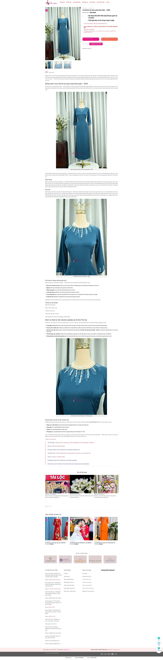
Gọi (158, 640)
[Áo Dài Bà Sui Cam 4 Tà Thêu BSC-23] (106, 528)
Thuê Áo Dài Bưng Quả (88, 588)
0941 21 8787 (52, 607)
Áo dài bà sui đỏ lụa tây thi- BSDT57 (55, 543)
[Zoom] (47, 58)
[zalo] (159, 643)
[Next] (78, 33)
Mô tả (46, 72)
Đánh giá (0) (51, 72)
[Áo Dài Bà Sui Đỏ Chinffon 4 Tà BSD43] (81, 528)
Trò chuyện (159, 650)
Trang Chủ (62, 2)
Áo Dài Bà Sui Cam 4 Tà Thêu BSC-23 (104, 543)
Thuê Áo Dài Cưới (86, 579)
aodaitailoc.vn (66, 649)
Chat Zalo (68, 657)
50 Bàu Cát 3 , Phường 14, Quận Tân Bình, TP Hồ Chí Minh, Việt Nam (75, 442)
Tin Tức (107, 2)
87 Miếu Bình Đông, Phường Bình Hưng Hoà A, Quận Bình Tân (73, 453)
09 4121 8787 (54, 624)
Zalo (159, 645)
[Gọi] (159, 638)
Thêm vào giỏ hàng (96, 44)
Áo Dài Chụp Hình (100, 2)
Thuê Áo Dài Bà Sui (87, 585)
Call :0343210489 (91, 657)
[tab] (46, 72)
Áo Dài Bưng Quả (76, 2)
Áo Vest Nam (92, 2)
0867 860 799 (52, 616)
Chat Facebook (79, 657)
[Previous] (47, 33)
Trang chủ (84, 8)
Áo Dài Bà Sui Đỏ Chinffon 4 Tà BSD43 (80, 543)
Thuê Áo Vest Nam (87, 582)
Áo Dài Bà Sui (85, 2)
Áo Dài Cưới (68, 2)
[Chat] (159, 648)
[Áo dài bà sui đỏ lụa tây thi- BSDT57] (57, 528)
